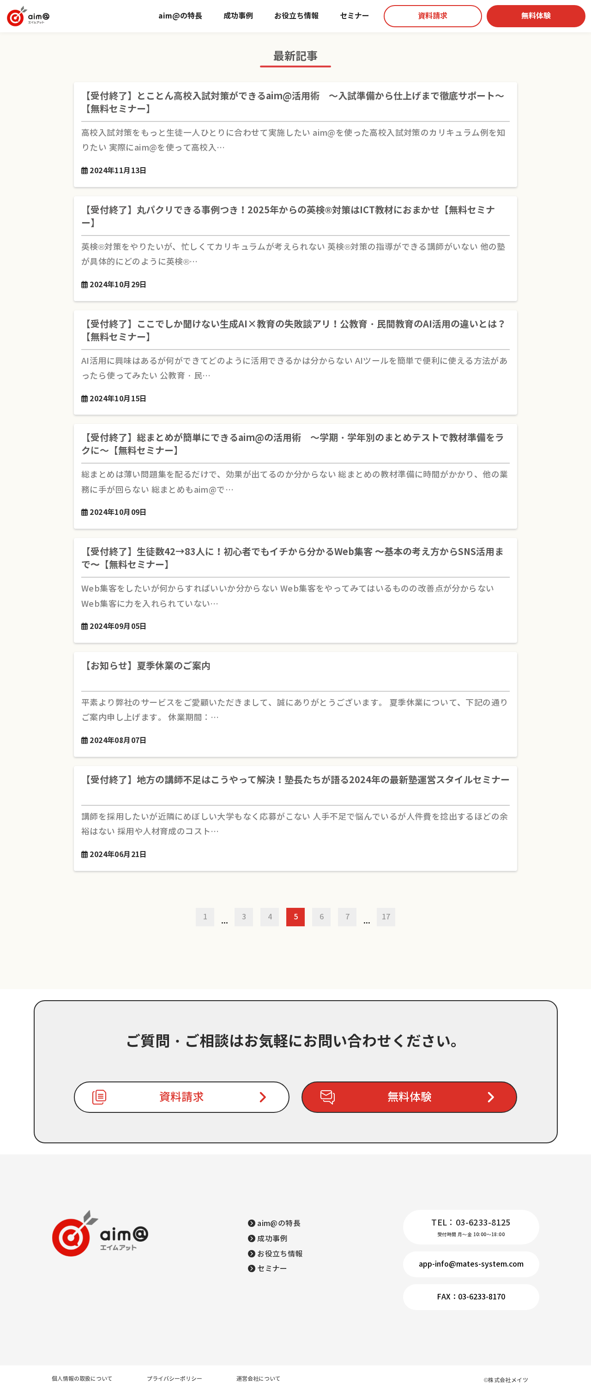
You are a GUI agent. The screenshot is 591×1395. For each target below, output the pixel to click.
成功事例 (238, 16)
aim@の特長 (180, 16)
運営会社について (258, 1378)
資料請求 (432, 16)
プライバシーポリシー (174, 1378)
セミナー (354, 16)
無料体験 (536, 16)
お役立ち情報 (296, 16)
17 (386, 916)
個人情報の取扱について (82, 1378)
